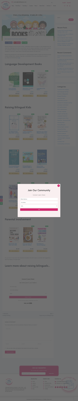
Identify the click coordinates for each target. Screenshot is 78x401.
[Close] (58, 185)
